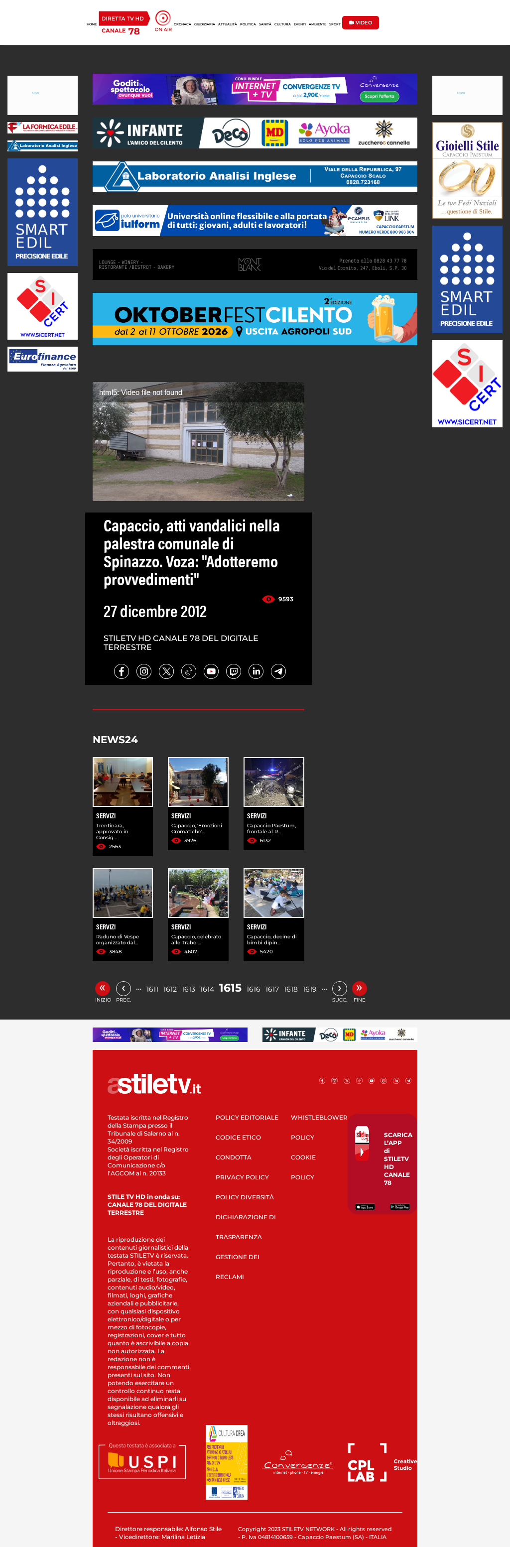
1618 (291, 989)
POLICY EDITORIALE (247, 1117)
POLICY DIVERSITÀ (245, 1197)
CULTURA (282, 24)
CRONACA (182, 24)
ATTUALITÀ (227, 24)
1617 (272, 989)
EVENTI (300, 24)
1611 (152, 989)
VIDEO (363, 22)
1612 (170, 989)
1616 (253, 989)
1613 (188, 989)
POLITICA (248, 24)
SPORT (335, 24)
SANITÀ (265, 24)
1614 (207, 989)
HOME (92, 24)
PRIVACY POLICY (242, 1177)
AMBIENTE (317, 24)
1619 (310, 989)
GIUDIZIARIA (204, 24)
